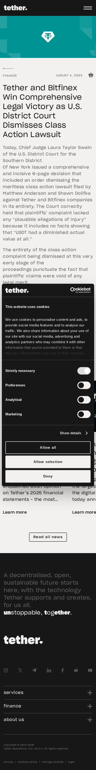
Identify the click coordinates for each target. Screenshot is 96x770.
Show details (70, 433)
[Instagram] (6, 670)
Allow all (48, 447)
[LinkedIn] (49, 670)
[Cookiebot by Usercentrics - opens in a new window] (70, 290)
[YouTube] (90, 670)
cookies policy (28, 762)
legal (71, 762)
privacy (9, 762)
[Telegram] (34, 670)
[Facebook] (62, 670)
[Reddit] (76, 670)
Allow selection (48, 462)
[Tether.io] (15, 8)
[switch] (84, 385)
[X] (20, 670)
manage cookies (53, 762)
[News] (8, 68)
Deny (48, 476)
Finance (10, 75)
